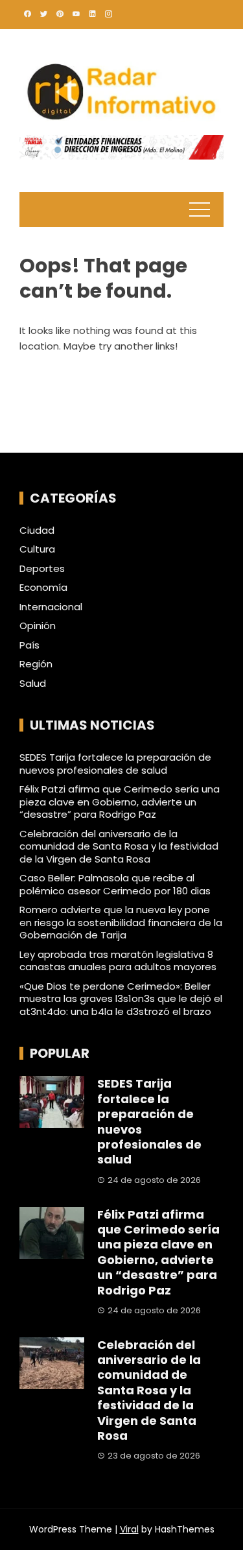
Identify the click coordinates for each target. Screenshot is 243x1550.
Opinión (37, 625)
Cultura (37, 549)
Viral (129, 1529)
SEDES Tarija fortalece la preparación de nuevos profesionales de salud (115, 763)
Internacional (50, 607)
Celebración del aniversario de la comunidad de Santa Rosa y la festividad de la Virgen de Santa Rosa (118, 846)
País (29, 645)
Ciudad (36, 530)
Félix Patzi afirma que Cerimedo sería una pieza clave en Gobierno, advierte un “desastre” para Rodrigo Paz (119, 801)
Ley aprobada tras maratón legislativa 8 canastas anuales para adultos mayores (117, 961)
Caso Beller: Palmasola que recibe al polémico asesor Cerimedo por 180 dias (115, 884)
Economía (43, 587)
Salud (32, 683)
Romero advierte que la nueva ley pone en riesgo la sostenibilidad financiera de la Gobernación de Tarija (120, 922)
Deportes (42, 568)
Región (35, 664)
